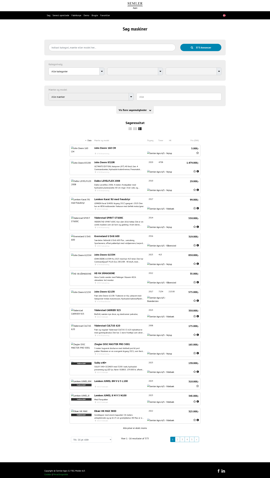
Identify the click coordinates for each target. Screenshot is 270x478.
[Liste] (140, 129)
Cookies (47, 474)
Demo (86, 15)
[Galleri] (135, 129)
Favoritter (105, 15)
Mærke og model (101, 140)
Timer (160, 140)
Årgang (150, 140)
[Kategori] (130, 129)
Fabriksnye (76, 15)
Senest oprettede (61, 15)
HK (170, 140)
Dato (89, 140)
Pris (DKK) (195, 140)
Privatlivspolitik (60, 474)
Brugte (95, 15)
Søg (48, 15)
